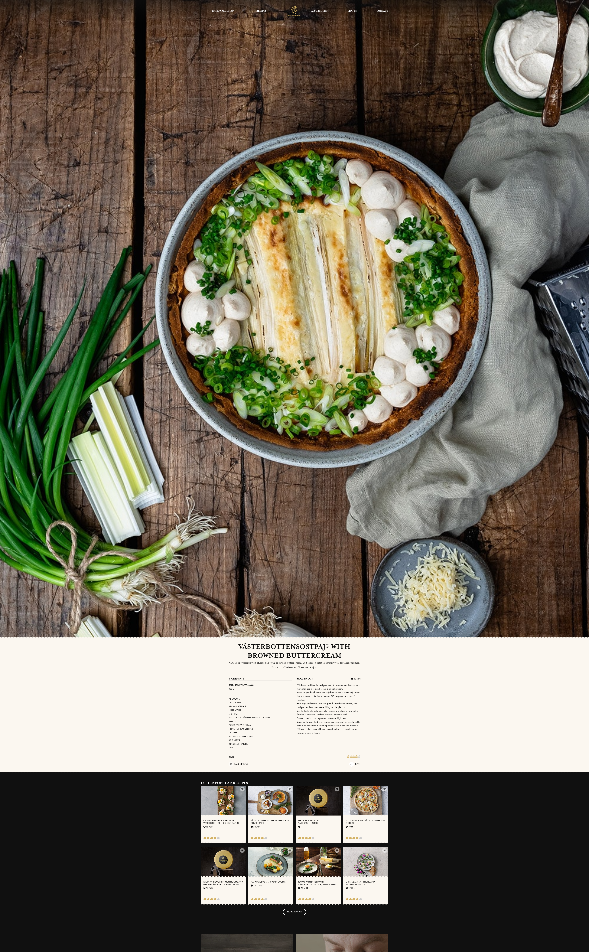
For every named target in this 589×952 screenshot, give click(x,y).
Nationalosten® (223, 11)
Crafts (352, 11)
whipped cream (243, 725)
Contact (382, 11)
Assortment (319, 11)
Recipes (261, 11)
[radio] (348, 757)
